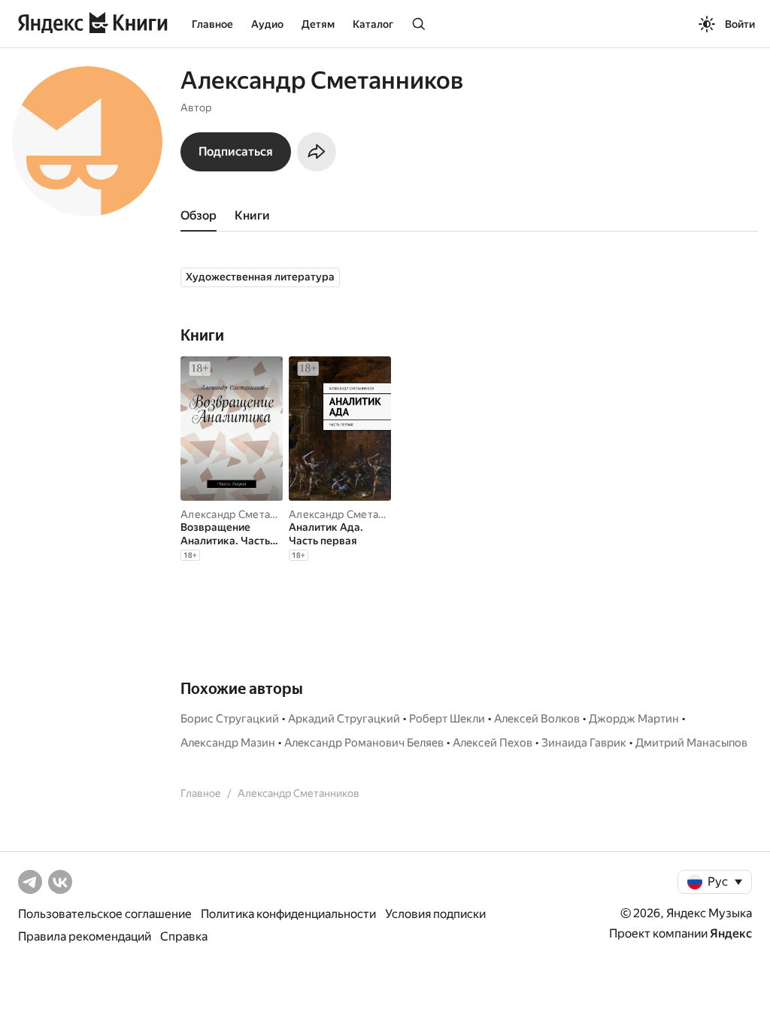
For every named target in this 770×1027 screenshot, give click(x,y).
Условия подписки (435, 914)
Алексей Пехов (492, 743)
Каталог (373, 24)
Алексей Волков (537, 719)
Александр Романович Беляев (364, 743)
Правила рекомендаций (84, 936)
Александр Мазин (227, 743)
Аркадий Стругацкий (344, 719)
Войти (740, 24)
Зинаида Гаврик (583, 743)
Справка (184, 936)
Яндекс (731, 933)
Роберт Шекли (447, 719)
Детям (318, 24)
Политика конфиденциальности (288, 914)
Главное (212, 24)
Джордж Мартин (634, 719)
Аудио (267, 24)
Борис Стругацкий (229, 719)
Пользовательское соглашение (105, 914)
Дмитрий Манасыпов (691, 743)
